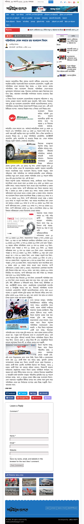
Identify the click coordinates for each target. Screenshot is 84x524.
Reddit (10, 398)
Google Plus (23, 398)
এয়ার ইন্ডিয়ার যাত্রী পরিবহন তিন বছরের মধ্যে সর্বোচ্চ (28, 492)
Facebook (11, 393)
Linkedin (44, 393)
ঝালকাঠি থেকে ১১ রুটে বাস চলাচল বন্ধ (72, 50)
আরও (7, 25)
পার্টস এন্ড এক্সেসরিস (26, 18)
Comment (14, 411)
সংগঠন (48, 22)
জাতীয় (12, 15)
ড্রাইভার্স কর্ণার (40, 22)
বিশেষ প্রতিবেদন (10, 22)
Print (48, 398)
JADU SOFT (73, 520)
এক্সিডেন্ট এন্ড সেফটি (57, 22)
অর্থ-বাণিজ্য (26, 22)
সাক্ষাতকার (45, 18)
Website (13, 450)
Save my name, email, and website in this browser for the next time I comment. (26, 460)
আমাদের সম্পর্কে (62, 508)
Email (12, 443)
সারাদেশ (64, 18)
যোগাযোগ (53, 508)
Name (13, 436)
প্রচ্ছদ (7, 15)
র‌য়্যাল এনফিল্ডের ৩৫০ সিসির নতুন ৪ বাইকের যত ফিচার (42, 30)
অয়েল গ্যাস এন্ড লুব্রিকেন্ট (12, 18)
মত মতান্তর (37, 18)
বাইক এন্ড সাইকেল (70, 22)
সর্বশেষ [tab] (62, 36)
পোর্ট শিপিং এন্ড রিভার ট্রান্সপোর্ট (34, 15)
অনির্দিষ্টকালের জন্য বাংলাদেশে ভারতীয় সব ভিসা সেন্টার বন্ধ (29, 483)
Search (51, 2)
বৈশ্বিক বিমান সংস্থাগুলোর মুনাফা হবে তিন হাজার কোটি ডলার (46, 492)
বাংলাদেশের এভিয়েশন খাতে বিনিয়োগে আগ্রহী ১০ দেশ (12, 483)
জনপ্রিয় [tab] (73, 36)
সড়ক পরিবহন (20, 15)
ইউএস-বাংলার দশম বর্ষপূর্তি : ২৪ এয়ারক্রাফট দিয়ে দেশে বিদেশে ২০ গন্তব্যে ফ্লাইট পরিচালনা (12, 491)
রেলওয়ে (33, 22)
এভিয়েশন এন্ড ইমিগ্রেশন (51, 15)
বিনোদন (19, 22)
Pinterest (37, 398)
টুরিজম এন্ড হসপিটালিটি (66, 15)
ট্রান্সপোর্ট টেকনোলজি (55, 18)
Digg (34, 393)
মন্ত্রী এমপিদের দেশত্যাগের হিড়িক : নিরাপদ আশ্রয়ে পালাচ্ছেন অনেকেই (45, 482)
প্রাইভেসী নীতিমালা (72, 508)
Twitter (23, 393)
